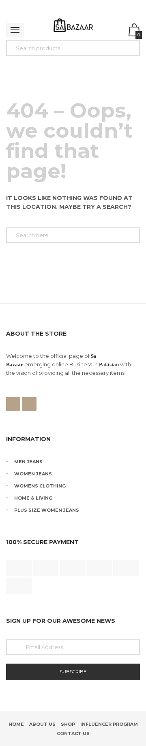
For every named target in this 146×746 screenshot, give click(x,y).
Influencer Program (109, 724)
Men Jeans (28, 461)
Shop (68, 724)
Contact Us (73, 733)
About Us (42, 724)
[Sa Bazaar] (73, 26)
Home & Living (33, 498)
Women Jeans (33, 474)
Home (16, 724)
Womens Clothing (40, 486)
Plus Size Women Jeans (46, 510)
